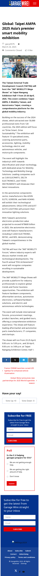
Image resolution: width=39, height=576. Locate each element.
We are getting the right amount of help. (19, 470)
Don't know (14, 476)
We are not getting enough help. (20, 463)
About (10, 551)
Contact (13, 554)
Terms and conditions (26, 557)
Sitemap (24, 563)
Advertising (23, 554)
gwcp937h (10, 44)
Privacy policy (10, 557)
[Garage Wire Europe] (19, 3)
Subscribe (12, 441)
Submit (12, 483)
